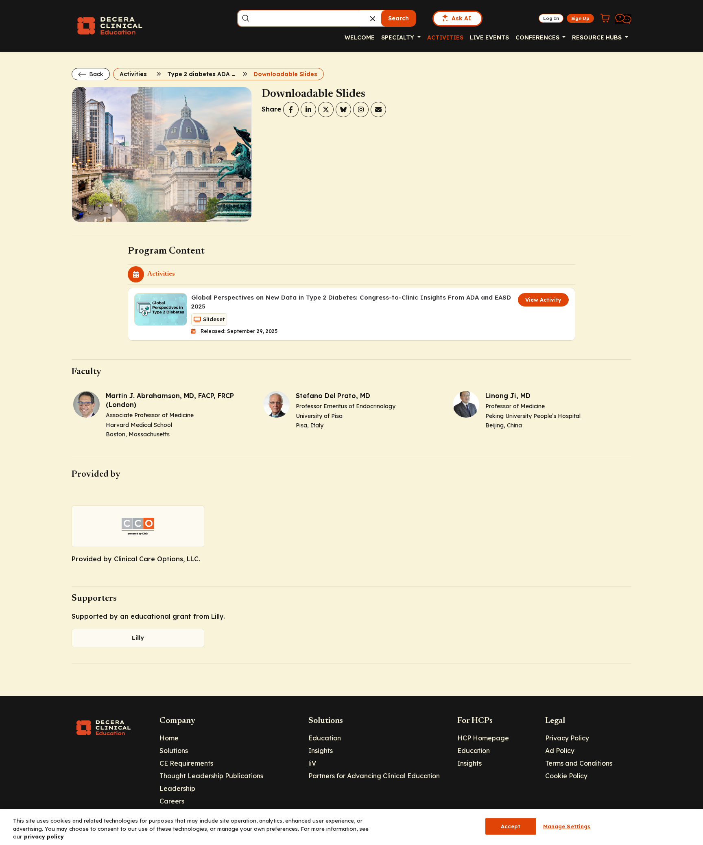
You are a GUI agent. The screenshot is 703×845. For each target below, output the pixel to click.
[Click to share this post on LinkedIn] (308, 109)
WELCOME (360, 37)
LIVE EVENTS (489, 37)
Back (95, 74)
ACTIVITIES (445, 37)
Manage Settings (567, 826)
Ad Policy (559, 750)
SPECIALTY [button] (398, 37)
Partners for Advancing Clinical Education (374, 776)
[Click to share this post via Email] (378, 109)
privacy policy (44, 836)
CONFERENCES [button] (538, 37)
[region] (351, 827)
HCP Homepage (483, 738)
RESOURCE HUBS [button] (597, 37)
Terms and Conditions (578, 763)
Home (169, 738)
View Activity (543, 299)
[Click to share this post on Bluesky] (343, 109)
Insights (320, 750)
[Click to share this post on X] (326, 109)
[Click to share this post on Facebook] (291, 109)
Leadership (177, 788)
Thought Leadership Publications (211, 776)
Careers (171, 801)
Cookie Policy (566, 776)
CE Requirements (186, 763)
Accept (511, 826)
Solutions (173, 750)
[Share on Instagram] (361, 109)
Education (324, 738)
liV (312, 763)
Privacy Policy (567, 738)
